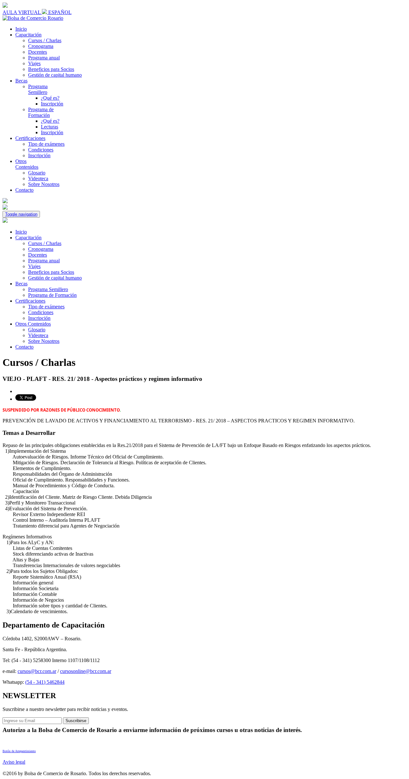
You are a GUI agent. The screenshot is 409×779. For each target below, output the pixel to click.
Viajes (34, 63)
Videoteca (38, 178)
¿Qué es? (50, 98)
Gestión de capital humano (55, 75)
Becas (21, 80)
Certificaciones (30, 138)
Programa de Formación (41, 112)
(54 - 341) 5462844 (45, 682)
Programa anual (44, 57)
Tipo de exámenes (46, 144)
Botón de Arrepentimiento (19, 751)
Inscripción (52, 103)
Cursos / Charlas (44, 40)
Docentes (37, 52)
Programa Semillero (38, 89)
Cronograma (40, 46)
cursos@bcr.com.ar (37, 671)
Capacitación (28, 34)
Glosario (36, 172)
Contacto (24, 190)
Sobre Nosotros (43, 184)
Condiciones (40, 149)
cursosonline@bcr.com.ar (85, 671)
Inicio (21, 29)
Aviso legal (14, 762)
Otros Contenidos (26, 164)
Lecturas (49, 126)
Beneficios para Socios (51, 69)
